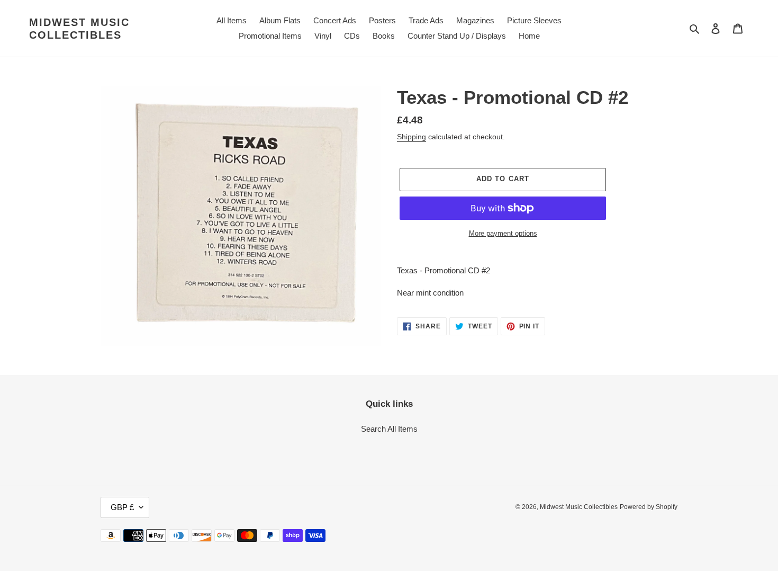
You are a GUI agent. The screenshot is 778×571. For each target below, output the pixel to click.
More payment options (503, 233)
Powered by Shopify (648, 507)
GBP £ (122, 507)
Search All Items (389, 428)
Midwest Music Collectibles (79, 28)
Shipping (411, 136)
